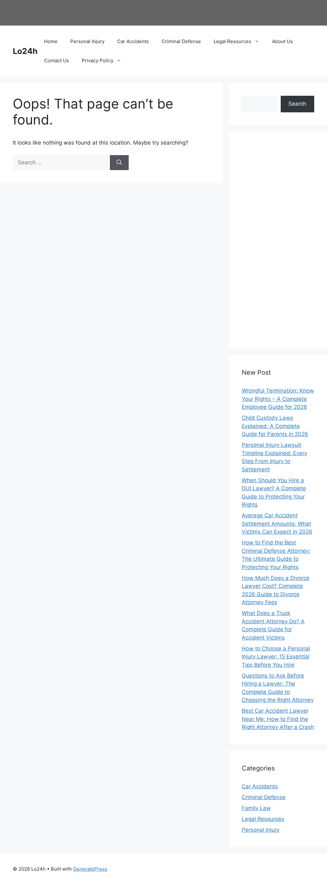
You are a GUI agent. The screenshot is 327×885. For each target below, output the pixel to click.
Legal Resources (232, 41)
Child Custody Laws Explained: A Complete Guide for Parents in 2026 (275, 426)
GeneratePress (90, 869)
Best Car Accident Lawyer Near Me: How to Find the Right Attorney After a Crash (278, 719)
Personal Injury (87, 41)
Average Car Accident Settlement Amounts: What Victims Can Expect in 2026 (277, 523)
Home (50, 41)
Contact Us (56, 60)
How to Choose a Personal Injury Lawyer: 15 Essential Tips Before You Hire (276, 656)
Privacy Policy (97, 60)
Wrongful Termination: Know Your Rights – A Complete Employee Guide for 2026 (278, 398)
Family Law (256, 808)
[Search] (119, 162)
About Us (282, 41)
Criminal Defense (181, 41)
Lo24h (25, 51)
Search (297, 104)
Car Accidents (133, 41)
